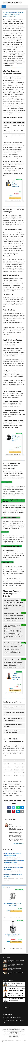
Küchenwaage (13, 1033)
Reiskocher (12, 1031)
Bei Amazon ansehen (15, 197)
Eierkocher (17, 1036)
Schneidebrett (20, 1035)
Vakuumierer (17, 1032)
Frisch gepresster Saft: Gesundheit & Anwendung (16, 961)
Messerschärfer (12, 1036)
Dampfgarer (23, 1033)
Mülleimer (16, 1035)
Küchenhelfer (11, 1029)
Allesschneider (11, 1035)
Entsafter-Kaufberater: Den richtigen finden (16, 972)
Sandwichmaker (17, 1031)
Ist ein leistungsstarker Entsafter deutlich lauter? (14, 713)
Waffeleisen (23, 1029)
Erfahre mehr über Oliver (18, 843)
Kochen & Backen (5, 1029)
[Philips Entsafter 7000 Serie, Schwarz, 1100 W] (12, 932)
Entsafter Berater (12, 2)
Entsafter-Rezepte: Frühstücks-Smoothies (15, 968)
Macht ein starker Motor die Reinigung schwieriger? (13, 725)
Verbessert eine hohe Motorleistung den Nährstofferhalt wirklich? (13, 707)
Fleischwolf (18, 1033)
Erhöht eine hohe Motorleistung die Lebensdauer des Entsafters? (12, 731)
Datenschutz (18, 1040)
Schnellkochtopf (11, 1032)
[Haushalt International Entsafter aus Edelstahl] (13, 901)
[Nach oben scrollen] (25, 1042)
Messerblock (5, 1033)
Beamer (21, 1031)
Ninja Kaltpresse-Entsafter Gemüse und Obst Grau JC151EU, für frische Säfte (15, 184)
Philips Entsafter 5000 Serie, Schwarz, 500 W (16, 437)
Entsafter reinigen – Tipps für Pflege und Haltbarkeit (15, 965)
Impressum (24, 1040)
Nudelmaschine (7, 1031)
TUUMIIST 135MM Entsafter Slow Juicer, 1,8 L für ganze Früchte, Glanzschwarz (16, 676)
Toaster (9, 1033)
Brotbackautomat (17, 1029)
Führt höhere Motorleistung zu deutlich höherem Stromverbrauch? (13, 719)
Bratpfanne (6, 1035)
